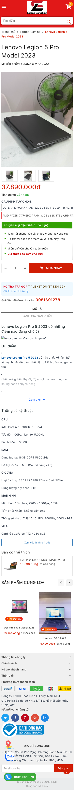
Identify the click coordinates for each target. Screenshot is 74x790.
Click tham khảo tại (16, 291)
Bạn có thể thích (15, 552)
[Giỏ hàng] (68, 7)
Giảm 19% (15, 618)
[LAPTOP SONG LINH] (37, 7)
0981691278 (48, 300)
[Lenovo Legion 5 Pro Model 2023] (37, 119)
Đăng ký (63, 768)
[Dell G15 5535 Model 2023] (19, 614)
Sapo (45, 786)
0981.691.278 (24, 777)
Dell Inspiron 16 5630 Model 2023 (42, 560)
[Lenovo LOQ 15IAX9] (55, 619)
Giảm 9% (50, 629)
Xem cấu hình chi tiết (37, 542)
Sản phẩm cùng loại (23, 582)
